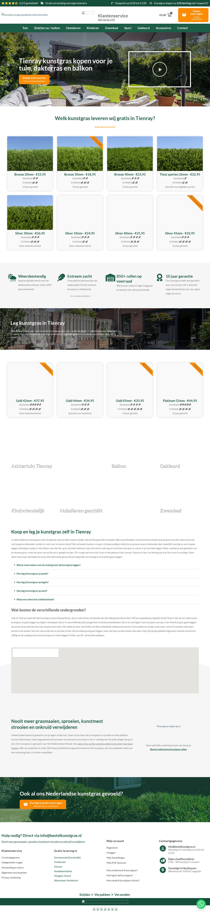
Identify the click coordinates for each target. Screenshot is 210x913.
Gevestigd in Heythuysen (182, 868)
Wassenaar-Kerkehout (66, 880)
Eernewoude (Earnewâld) (67, 857)
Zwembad (111, 28)
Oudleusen (60, 861)
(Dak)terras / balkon (47, 28)
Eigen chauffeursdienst (181, 859)
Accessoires (163, 28)
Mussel (58, 866)
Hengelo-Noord (62, 875)
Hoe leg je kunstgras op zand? (32, 590)
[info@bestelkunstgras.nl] (163, 848)
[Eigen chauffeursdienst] (163, 861)
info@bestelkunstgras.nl (181, 846)
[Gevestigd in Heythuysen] (163, 870)
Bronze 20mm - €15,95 (30, 174)
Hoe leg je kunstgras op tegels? (32, 582)
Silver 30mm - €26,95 (30, 233)
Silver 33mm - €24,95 (80, 233)
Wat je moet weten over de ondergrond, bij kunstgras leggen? (49, 565)
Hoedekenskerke (63, 871)
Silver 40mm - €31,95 (130, 233)
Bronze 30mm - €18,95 (80, 174)
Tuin (25, 28)
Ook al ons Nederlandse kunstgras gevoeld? (71, 793)
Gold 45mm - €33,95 (130, 400)
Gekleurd (144, 28)
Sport (127, 28)
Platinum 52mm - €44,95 (180, 400)
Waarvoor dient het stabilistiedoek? (35, 599)
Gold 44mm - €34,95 (80, 400)
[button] (159, 69)
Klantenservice (113, 17)
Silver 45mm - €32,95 (180, 233)
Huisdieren (73, 28)
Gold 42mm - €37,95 (30, 400)
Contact (182, 28)
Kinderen (93, 28)
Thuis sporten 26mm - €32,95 (180, 174)
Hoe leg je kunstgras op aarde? (32, 573)
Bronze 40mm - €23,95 (130, 174)
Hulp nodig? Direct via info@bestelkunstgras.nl (42, 835)
